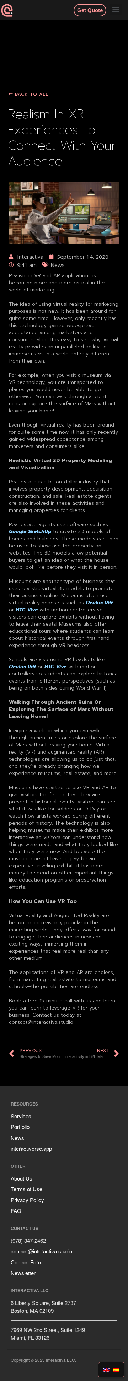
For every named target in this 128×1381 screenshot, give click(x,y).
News (17, 1137)
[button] (116, 9)
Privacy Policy (27, 1200)
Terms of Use (26, 1189)
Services (21, 1116)
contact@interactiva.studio (41, 1251)
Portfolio (20, 1126)
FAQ (16, 1210)
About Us (21, 1178)
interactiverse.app (31, 1148)
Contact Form (27, 1262)
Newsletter (23, 1272)
